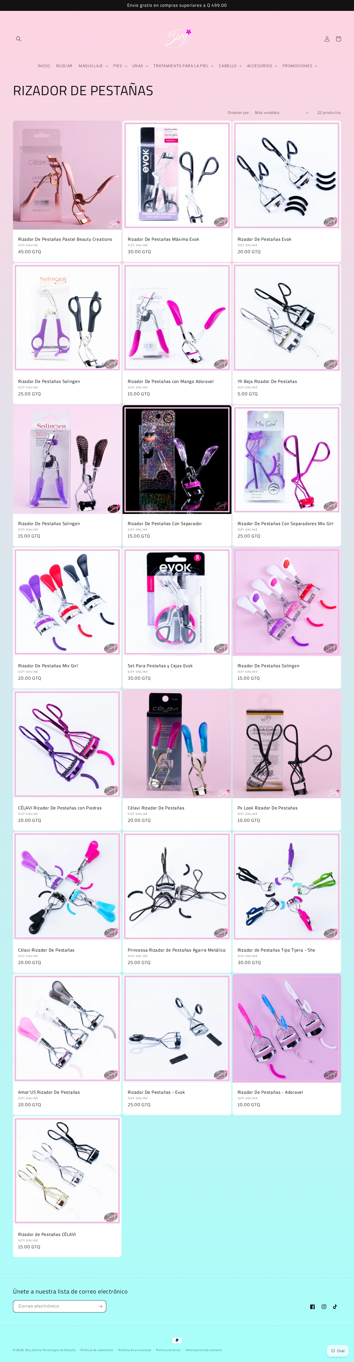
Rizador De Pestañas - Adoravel (270, 1092)
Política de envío (168, 1350)
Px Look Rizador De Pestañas (268, 808)
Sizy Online (33, 1350)
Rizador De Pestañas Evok (265, 239)
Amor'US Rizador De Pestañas (49, 1092)
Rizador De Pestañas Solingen (49, 381)
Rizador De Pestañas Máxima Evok (163, 239)
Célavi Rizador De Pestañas (156, 808)
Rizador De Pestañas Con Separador (165, 523)
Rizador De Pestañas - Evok (156, 1092)
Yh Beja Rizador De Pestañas (267, 381)
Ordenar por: (239, 112)
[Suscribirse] (100, 1306)
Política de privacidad (134, 1350)
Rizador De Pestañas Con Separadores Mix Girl (286, 523)
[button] (18, 39)
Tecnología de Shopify (59, 1350)
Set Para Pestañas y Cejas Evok (160, 666)
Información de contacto (204, 1350)
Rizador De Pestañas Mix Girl (48, 666)
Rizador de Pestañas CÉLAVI (47, 1234)
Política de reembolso (97, 1350)
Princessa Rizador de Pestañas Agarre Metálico (176, 950)
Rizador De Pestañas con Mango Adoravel (171, 381)
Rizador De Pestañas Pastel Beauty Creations (65, 239)
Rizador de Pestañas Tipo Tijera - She (276, 950)
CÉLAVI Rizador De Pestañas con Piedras (60, 808)
